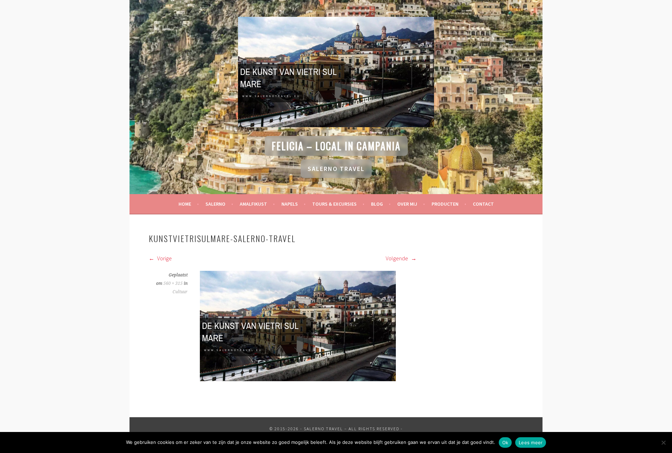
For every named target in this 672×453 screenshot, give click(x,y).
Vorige (164, 258)
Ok (505, 442)
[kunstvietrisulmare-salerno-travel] (298, 379)
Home (184, 204)
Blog (377, 204)
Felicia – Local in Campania (336, 146)
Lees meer (530, 442)
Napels (289, 204)
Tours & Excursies (334, 204)
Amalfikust (253, 204)
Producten (445, 204)
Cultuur (180, 291)
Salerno (215, 204)
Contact (483, 204)
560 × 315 (173, 283)
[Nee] (663, 442)
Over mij (407, 204)
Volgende (397, 258)
